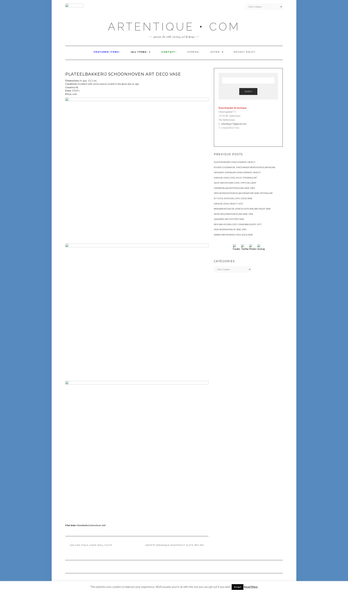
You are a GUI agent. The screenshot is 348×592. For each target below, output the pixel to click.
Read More (251, 586)
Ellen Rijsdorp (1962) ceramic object (234, 162)
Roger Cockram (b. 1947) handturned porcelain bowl (245, 167)
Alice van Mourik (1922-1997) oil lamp (235, 182)
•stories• (193, 52)
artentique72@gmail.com (233, 123)
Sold (103, 525)
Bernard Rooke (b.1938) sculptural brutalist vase (242, 208)
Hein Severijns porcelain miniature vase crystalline (243, 193)
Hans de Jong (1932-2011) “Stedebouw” (235, 177)
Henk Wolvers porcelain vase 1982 (233, 214)
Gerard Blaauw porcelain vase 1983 (234, 188)
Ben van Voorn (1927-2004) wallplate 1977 (238, 224)
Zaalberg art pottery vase (229, 219)
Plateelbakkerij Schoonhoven (89, 525)
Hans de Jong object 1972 (228, 203)
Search (248, 91)
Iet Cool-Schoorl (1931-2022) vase (233, 198)
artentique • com (174, 26)
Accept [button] (237, 586)
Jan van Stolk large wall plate (91, 545)
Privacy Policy (244, 52)
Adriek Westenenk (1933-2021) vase (233, 234)
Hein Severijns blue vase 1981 (230, 229)
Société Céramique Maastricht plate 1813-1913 (174, 545)
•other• (215, 52)
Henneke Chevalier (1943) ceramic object (237, 172)
